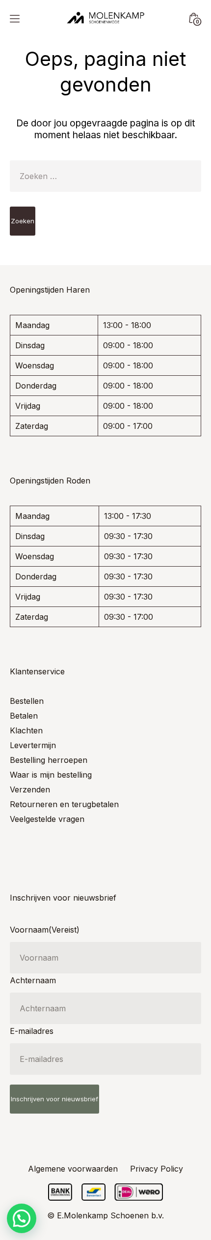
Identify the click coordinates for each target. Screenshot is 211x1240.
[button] (21, 1218)
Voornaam (44, 930)
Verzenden (30, 789)
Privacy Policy (156, 1169)
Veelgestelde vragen (47, 819)
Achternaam (33, 980)
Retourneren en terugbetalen (64, 804)
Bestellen (27, 701)
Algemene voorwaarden (73, 1169)
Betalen (24, 716)
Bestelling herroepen (48, 760)
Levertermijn (33, 745)
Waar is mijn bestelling (51, 775)
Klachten (26, 730)
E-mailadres (31, 1031)
